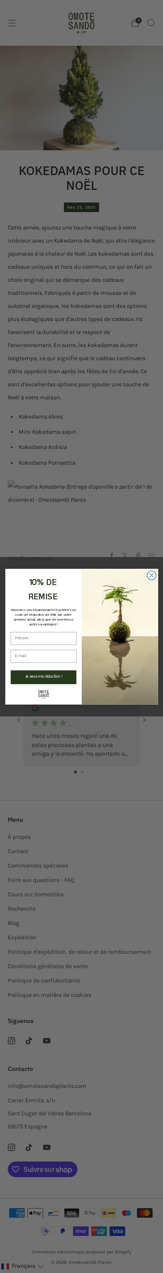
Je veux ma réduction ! (43, 677)
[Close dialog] (151, 575)
